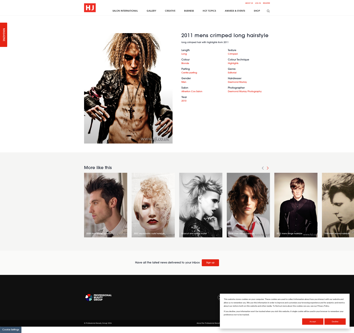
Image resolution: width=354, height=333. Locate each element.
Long (184, 54)
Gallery (151, 11)
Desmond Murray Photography (245, 92)
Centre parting (189, 73)
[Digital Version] (2, 17)
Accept (313, 321)
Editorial (232, 73)
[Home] (90, 7)
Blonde (185, 63)
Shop (257, 11)
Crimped (233, 54)
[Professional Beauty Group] (98, 297)
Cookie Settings (10, 330)
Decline (335, 321)
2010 (183, 101)
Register (266, 3)
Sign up (210, 263)
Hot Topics (209, 11)
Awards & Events (235, 11)
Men (183, 82)
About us (249, 3)
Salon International (125, 11)
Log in (258, 3)
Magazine (3, 34)
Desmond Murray (237, 82)
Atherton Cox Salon (191, 92)
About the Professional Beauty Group (211, 323)
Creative (170, 11)
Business (189, 11)
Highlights (233, 63)
